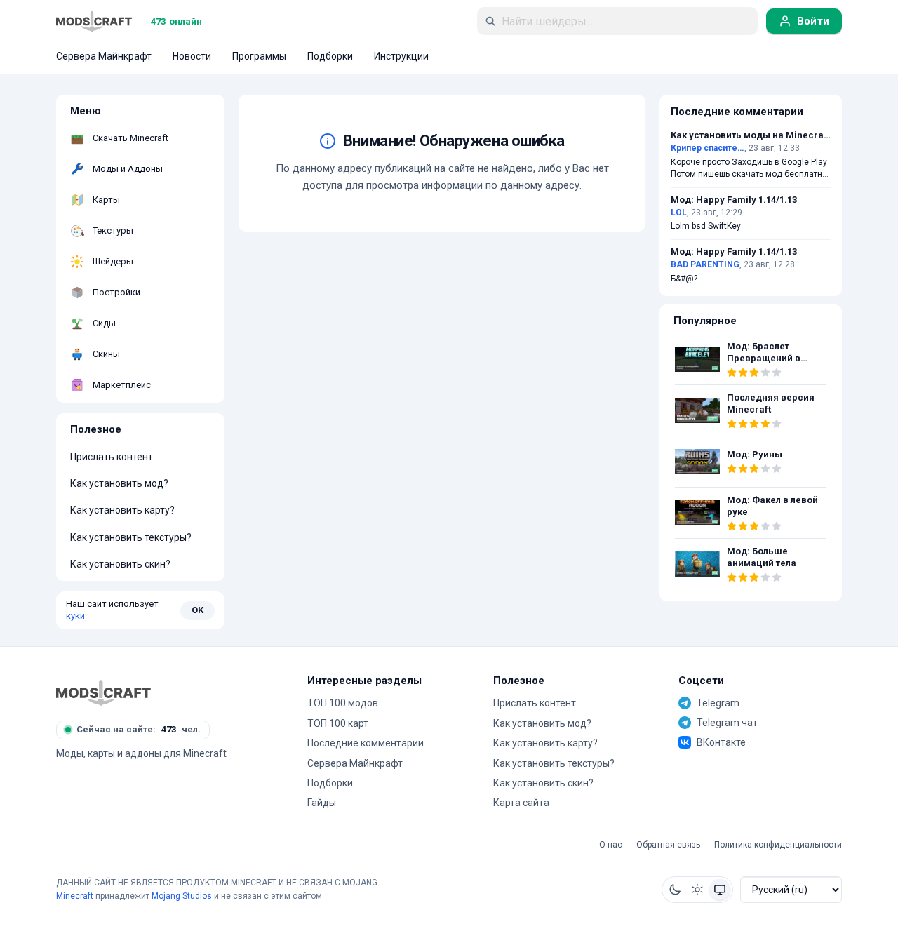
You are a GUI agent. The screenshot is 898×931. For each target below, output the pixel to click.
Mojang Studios (182, 896)
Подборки (330, 783)
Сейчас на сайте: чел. (138, 729)
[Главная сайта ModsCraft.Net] (94, 21)
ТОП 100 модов (342, 703)
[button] (674, 889)
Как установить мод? (119, 483)
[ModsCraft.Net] (103, 692)
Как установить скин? (120, 564)
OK (197, 610)
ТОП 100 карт (337, 723)
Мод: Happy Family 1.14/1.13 (734, 200)
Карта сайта (521, 802)
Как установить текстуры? (131, 537)
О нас (610, 845)
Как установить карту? (122, 510)
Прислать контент (111, 456)
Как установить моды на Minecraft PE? (751, 135)
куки (75, 615)
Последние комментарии (365, 743)
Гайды (321, 802)
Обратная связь (668, 845)
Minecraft (74, 896)
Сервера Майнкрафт (355, 763)
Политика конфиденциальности (778, 845)
